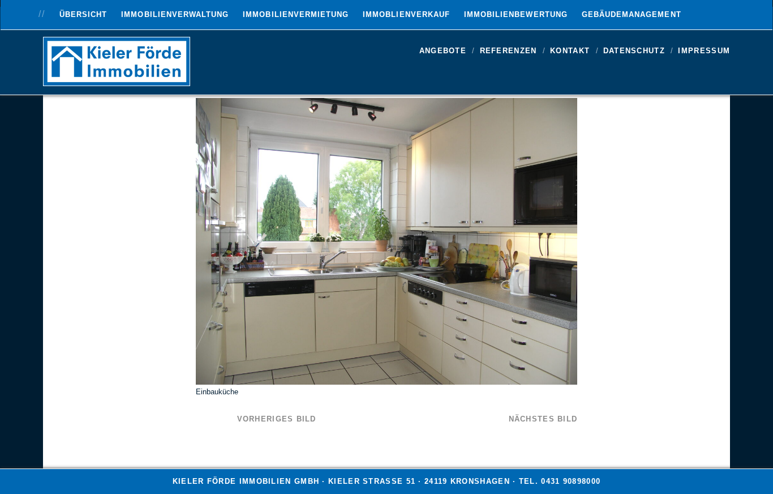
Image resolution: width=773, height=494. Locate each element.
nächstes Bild (543, 419)
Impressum (704, 50)
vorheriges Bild (276, 419)
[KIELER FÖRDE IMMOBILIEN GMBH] (116, 81)
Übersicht (83, 14)
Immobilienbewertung (516, 14)
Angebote (442, 50)
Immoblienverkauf (406, 14)
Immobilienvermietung (296, 14)
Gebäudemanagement (631, 14)
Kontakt (570, 50)
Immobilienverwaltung (175, 14)
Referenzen (508, 50)
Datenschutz (634, 50)
